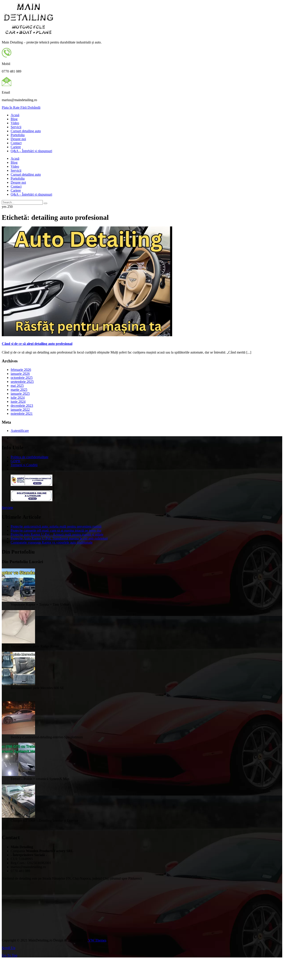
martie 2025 (19, 389)
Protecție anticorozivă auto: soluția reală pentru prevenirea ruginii (56, 526)
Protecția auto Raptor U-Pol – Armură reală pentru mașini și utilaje (57, 534)
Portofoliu (18, 135)
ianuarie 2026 (20, 373)
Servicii (16, 127)
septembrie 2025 (22, 381)
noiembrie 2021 (22, 413)
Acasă (15, 115)
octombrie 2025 (22, 377)
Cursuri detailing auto (26, 131)
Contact (16, 143)
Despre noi (18, 139)
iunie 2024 (18, 401)
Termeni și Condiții (24, 465)
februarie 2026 (21, 369)
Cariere (16, 147)
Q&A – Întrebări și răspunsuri (31, 151)
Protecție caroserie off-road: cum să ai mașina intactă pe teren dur (56, 530)
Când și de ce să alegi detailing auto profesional (37, 344)
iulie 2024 (18, 397)
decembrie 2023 (22, 405)
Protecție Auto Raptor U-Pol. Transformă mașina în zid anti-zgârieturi (59, 538)
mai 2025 (17, 385)
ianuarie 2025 (20, 393)
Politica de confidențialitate (29, 457)
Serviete (7, 507)
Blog (14, 119)
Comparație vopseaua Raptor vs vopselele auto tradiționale (52, 542)
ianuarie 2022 (20, 409)
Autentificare (20, 430)
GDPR (15, 461)
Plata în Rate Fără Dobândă (21, 107)
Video (15, 123)
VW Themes (96, 940)
